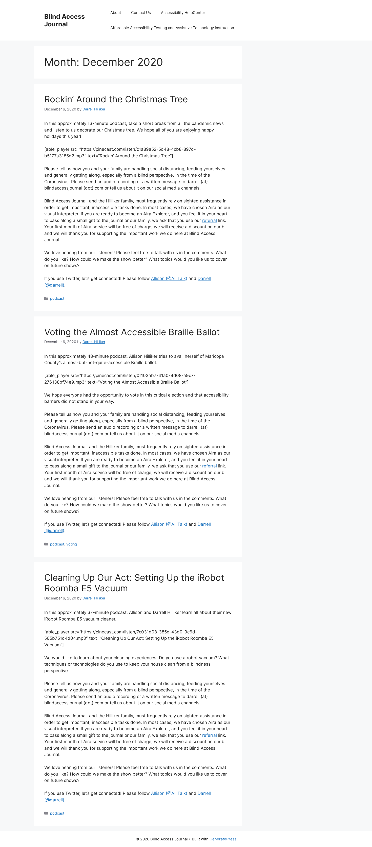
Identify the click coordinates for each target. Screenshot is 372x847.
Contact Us (141, 12)
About (115, 12)
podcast (57, 298)
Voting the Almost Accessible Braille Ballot (132, 332)
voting (71, 544)
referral (209, 220)
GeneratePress (223, 839)
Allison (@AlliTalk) (169, 278)
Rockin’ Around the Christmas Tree (116, 99)
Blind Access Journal (64, 20)
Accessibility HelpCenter (183, 12)
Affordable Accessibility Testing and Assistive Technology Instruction (172, 27)
